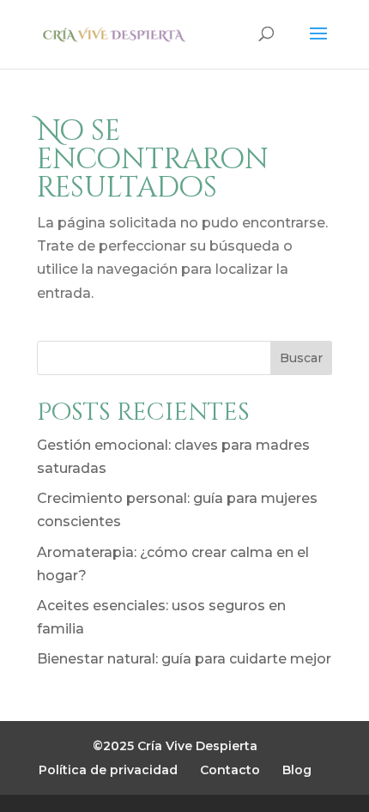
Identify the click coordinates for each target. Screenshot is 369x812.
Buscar (301, 358)
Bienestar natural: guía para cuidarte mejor (184, 659)
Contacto (230, 770)
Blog (297, 770)
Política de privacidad (108, 770)
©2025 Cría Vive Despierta (175, 746)
